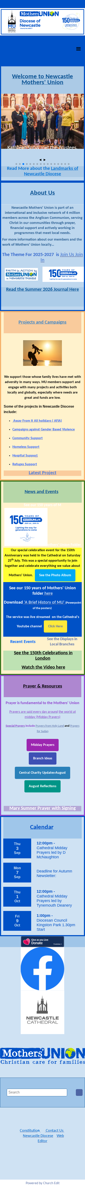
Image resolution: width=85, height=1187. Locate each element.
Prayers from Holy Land (50, 726)
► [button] (44, 160)
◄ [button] (40, 160)
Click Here (55, 626)
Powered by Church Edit (43, 1183)
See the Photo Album (55, 575)
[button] (16, 164)
